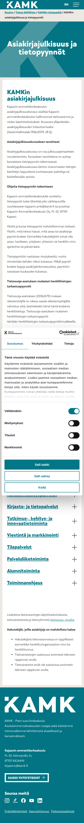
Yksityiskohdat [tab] (41, 343)
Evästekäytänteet (16, 811)
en (66, 4)
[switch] (74, 423)
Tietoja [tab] (69, 343)
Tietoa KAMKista (26, 12)
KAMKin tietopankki (50, 12)
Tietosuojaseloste (62, 811)
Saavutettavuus (39, 811)
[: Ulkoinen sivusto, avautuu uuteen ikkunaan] (62, 332)
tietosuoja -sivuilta (62, 620)
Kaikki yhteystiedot (24, 778)
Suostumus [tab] (15, 343)
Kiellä (42, 487)
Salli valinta (42, 476)
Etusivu (9, 12)
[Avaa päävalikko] (76, 5)
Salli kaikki (42, 464)
